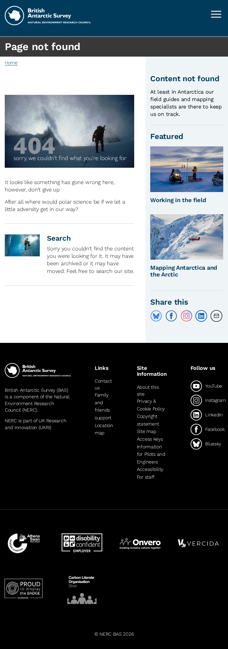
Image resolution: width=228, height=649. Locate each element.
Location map (104, 429)
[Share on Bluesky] (156, 316)
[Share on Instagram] (186, 316)
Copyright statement (148, 420)
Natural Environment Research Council (37, 403)
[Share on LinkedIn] (201, 316)
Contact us (103, 384)
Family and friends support (103, 406)
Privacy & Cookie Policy (151, 405)
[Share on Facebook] (171, 316)
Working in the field (178, 200)
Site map (146, 431)
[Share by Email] (216, 316)
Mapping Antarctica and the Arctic (183, 271)
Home (11, 62)
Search (59, 238)
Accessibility (150, 469)
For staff (146, 477)
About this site (148, 390)
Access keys (150, 439)
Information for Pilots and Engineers (151, 454)
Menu (216, 14)
